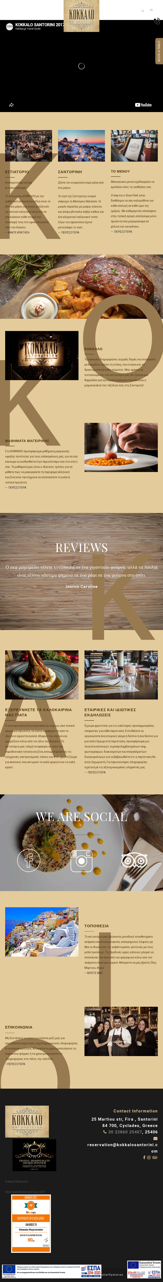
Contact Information (136, 1111)
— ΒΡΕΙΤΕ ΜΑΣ (93, 973)
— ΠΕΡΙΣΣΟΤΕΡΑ (68, 232)
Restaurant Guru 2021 (32, 1192)
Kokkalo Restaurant (16, 1181)
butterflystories (111, 1274)
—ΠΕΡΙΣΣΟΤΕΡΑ (15, 1064)
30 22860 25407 (125, 1132)
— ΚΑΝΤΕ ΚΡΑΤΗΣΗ (17, 232)
